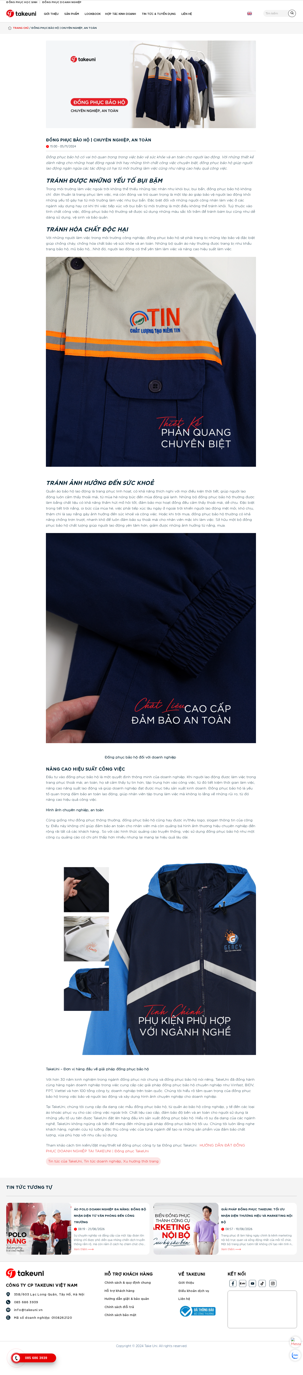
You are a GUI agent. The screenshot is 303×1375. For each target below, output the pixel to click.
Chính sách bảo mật (120, 1314)
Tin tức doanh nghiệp (102, 1161)
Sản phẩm (71, 13)
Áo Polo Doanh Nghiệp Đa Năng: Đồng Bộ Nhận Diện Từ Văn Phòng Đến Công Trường (110, 1215)
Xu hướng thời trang (141, 1161)
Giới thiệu (51, 13)
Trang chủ (21, 27)
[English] (249, 13)
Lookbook (93, 13)
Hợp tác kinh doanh (120, 13)
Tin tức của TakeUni (65, 1161)
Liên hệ (186, 13)
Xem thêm (81, 1249)
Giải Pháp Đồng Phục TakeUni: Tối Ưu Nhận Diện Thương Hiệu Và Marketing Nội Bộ (256, 1215)
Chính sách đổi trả (119, 1307)
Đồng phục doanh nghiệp (62, 2)
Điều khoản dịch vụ (193, 1290)
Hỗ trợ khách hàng (119, 1290)
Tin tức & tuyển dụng (159, 13)
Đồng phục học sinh (21, 2)
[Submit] (292, 13)
